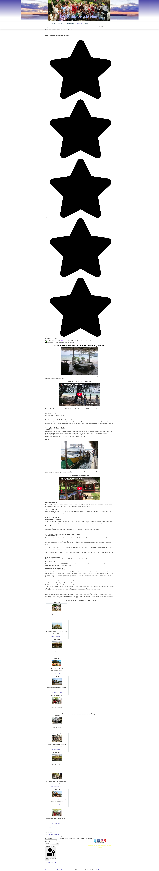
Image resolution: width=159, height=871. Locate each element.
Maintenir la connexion (51, 846)
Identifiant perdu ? (51, 863)
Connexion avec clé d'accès (51, 858)
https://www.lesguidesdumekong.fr (52, 869)
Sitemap (63, 869)
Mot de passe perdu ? (52, 862)
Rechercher (101, 24)
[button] (54, 24)
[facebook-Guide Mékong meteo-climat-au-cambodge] (98, 840)
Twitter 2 (97, 869)
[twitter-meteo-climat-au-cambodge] (95, 840)
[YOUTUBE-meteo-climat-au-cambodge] (105, 840)
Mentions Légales (69, 869)
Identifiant (47, 841)
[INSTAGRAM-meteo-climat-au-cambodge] (102, 840)
